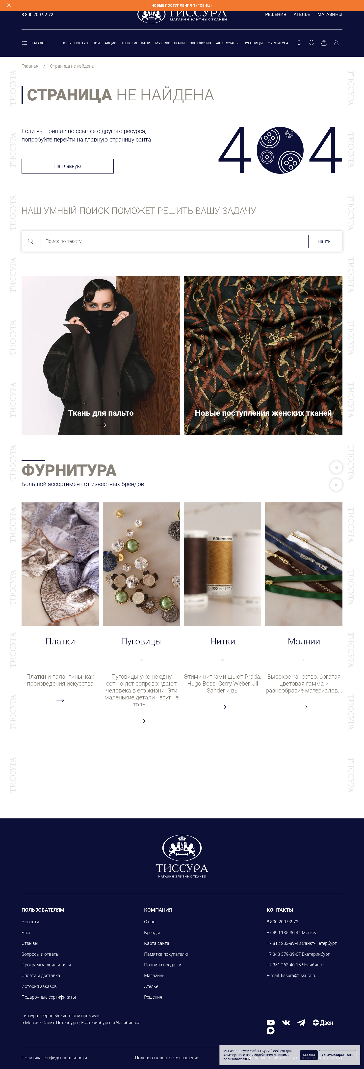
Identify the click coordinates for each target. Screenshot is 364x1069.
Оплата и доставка (41, 975)
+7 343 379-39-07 (284, 954)
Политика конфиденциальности (54, 1057)
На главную (67, 166)
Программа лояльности (46, 964)
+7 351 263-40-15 (284, 964)
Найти (324, 241)
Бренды (152, 932)
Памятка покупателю (166, 954)
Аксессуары (227, 43)
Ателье (302, 14)
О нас (149, 921)
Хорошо (309, 1055)
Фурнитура (278, 43)
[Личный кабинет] (336, 43)
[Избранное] (311, 43)
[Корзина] (324, 43)
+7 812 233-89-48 (284, 943)
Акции (111, 43)
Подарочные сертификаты (49, 997)
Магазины (329, 14)
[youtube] (271, 1022)
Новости (30, 921)
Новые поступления (80, 43)
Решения (275, 14)
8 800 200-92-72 (282, 921)
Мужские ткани (170, 43)
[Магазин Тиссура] (182, 856)
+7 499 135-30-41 (284, 932)
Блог (26, 932)
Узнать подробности (338, 1055)
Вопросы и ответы (40, 954)
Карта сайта (156, 943)
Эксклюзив (200, 43)
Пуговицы (253, 43)
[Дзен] (323, 1022)
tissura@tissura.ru (298, 975)
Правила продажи (162, 964)
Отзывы (30, 943)
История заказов (39, 986)
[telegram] (301, 1022)
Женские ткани (136, 43)
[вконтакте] (286, 1022)
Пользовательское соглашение (167, 1057)
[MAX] (271, 1030)
